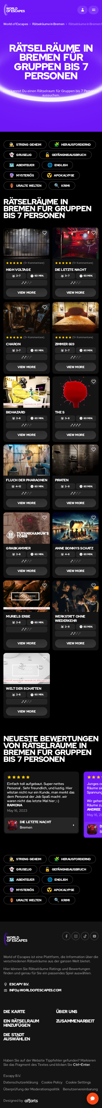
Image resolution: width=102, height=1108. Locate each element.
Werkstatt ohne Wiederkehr (70, 618)
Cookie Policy (51, 1082)
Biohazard (15, 412)
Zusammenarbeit (75, 1021)
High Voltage (18, 269)
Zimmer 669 (65, 344)
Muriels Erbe (18, 616)
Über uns (66, 1012)
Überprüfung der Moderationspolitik (31, 1089)
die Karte (14, 1012)
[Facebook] (66, 936)
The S (60, 412)
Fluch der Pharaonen (26, 480)
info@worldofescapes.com (35, 990)
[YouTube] (94, 936)
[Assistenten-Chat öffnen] (93, 1099)
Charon (13, 344)
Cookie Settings (78, 1082)
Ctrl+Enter (81, 1064)
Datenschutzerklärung (20, 1082)
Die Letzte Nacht (70, 269)
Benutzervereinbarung (80, 1089)
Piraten (62, 480)
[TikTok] (85, 936)
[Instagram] (75, 936)
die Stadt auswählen (16, 1037)
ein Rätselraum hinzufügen (21, 1023)
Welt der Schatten (23, 688)
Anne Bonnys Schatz (74, 548)
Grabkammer (18, 548)
